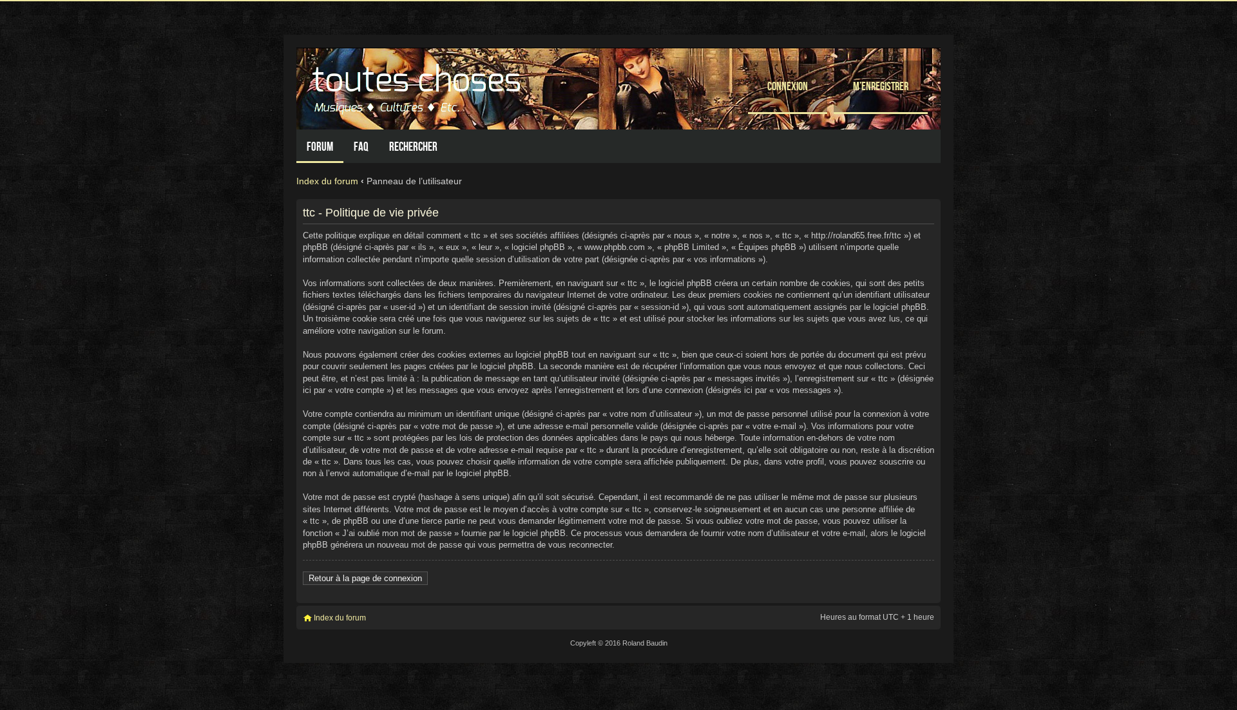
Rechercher (413, 146)
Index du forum (327, 181)
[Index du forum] (418, 85)
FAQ (361, 146)
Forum (320, 146)
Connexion (787, 86)
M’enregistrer (880, 86)
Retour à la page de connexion (365, 578)
